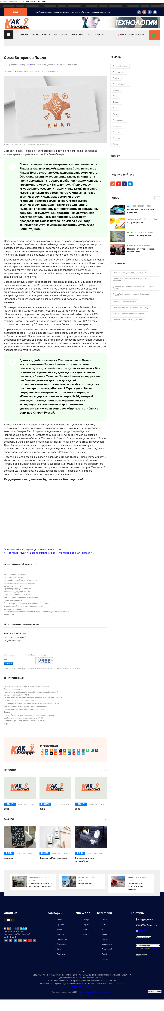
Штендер (9, 857)
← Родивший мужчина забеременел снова (29, 552)
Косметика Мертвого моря (53, 857)
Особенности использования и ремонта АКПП (23, 718)
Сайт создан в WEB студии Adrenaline (95, 992)
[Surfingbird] (78, 753)
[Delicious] (46, 753)
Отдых (104, 920)
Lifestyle (86, 920)
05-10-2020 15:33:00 (147, 246)
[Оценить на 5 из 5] (16, 937)
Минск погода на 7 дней (35, 1)
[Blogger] (42, 753)
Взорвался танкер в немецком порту (128, 320)
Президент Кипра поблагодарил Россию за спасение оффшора (134, 287)
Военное (116, 138)
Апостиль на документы (139, 235)
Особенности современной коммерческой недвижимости (130, 279)
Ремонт (116, 78)
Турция (7, 712)
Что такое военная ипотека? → (76, 552)
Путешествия (60, 35)
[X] (60, 750)
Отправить (8, 664)
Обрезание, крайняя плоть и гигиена (19, 594)
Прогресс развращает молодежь (18, 589)
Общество (36, 65)
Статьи (105, 939)
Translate (154, 948)
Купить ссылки (154, 991)
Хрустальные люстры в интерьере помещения (40, 885)
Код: (5, 660)
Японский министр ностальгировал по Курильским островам (29, 715)
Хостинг (105, 959)
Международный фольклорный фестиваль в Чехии (25, 721)
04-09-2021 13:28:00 (143, 206)
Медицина (117, 126)
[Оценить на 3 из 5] (10, 937)
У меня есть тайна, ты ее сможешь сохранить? (23, 606)
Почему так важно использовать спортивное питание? (131, 295)
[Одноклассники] (51, 750)
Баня (115, 108)
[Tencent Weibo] (83, 753)
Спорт (115, 96)
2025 (6, 808)
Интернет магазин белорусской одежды (129, 314)
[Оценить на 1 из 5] (5, 937)
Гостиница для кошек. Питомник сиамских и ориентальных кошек (31, 703)
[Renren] (69, 753)
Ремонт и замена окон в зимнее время (20, 701)
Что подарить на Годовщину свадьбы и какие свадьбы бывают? (31, 692)
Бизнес (35, 35)
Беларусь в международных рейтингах (20, 583)
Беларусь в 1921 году (13, 586)
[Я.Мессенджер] (42, 750)
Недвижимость (85, 883)
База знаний (107, 949)
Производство (118, 120)
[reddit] (55, 753)
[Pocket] (60, 753)
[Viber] (64, 750)
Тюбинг (82, 995)
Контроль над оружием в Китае (17, 592)
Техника (116, 102)
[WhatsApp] (69, 750)
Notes (85, 929)
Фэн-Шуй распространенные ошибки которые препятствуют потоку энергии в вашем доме (36, 613)
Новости (46, 35)
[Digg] (51, 753)
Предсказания (118, 72)
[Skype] (78, 750)
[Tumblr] (83, 750)
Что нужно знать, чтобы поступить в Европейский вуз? (27, 686)
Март (6, 724)
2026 (42, 808)
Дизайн (105, 954)
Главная (14, 65)
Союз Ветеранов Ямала (66, 65)
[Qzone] (64, 753)
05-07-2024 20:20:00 (27, 804)
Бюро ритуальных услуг (13, 689)
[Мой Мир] (74, 750)
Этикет (116, 144)
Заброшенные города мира (15, 574)
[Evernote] (87, 750)
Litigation (86, 925)
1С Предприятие (135, 222)
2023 (77, 808)
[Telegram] (55, 750)
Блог (104, 929)
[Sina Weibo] (74, 753)
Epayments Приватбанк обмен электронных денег (25, 709)
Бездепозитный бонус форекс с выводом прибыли (25, 706)
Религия (116, 132)
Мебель (116, 90)
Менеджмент (107, 944)
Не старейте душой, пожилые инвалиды (20, 580)
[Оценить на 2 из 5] (8, 937)
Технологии (77, 35)
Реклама (82, 971)
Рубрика (24, 35)
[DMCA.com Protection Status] (142, 954)
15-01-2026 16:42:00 (98, 804)
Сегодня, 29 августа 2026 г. (132, 35)
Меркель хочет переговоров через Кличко (141, 250)
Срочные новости (120, 66)
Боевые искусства (120, 84)
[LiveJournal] (96, 750)
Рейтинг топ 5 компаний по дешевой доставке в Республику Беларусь (33, 698)
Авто (88, 35)
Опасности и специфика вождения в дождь (131, 308)
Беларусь (99, 35)
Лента (115, 114)
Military (86, 934)
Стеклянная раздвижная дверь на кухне (129, 273)
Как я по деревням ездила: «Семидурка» (21, 597)
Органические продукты (14, 609)
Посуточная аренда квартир (124, 302)
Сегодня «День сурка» (13, 577)
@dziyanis (143, 931)
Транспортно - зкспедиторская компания (135, 886)
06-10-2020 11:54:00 (149, 219)
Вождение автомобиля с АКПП (17, 695)
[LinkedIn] (92, 750)
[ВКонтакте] (46, 750)
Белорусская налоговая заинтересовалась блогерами (26, 603)
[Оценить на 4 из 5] (13, 937)
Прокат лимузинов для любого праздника (142, 210)
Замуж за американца (13, 600)
